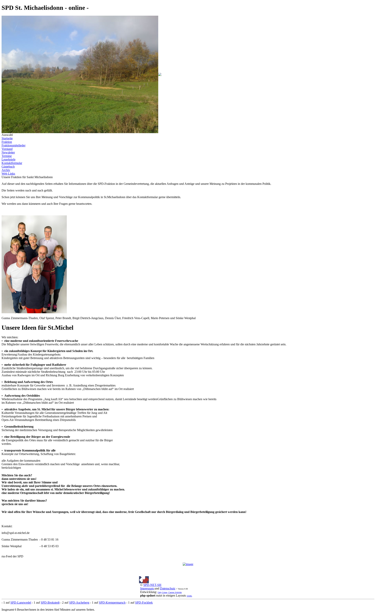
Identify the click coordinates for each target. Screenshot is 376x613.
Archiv (6, 170)
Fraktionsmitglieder (13, 145)
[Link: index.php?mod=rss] (188, 564)
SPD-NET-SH (152, 585)
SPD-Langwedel (20, 602)
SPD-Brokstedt (50, 602)
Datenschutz (167, 588)
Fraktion (7, 142)
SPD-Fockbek (144, 602)
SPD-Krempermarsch (112, 602)
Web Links (8, 173)
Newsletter (8, 152)
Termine (7, 156)
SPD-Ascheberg (79, 602)
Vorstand (7, 149)
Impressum (147, 588)
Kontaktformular (12, 163)
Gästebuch (8, 166)
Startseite (7, 138)
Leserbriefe (8, 159)
